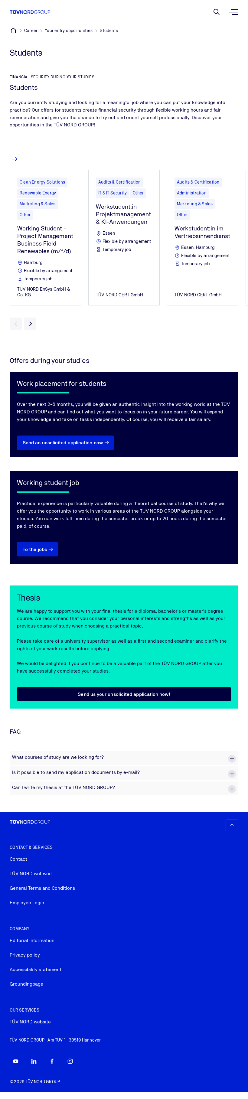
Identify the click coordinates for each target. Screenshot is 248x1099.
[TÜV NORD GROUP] (13, 30)
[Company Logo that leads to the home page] (30, 12)
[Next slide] (30, 324)
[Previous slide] (16, 324)
